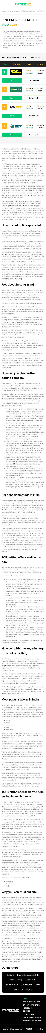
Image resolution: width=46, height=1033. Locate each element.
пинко (16, 990)
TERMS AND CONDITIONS (32, 1020)
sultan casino (27, 990)
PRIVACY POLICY (29, 1014)
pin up (20, 980)
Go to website (34, 80)
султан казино (12, 985)
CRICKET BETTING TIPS (13, 11)
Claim (12, 80)
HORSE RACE (24, 11)
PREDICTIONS (40, 11)
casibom (10, 975)
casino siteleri (31, 980)
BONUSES (32, 11)
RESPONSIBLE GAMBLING (32, 1017)
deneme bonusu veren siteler (28, 975)
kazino (40, 330)
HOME (4, 11)
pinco (12, 980)
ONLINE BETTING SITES (31, 1002)
